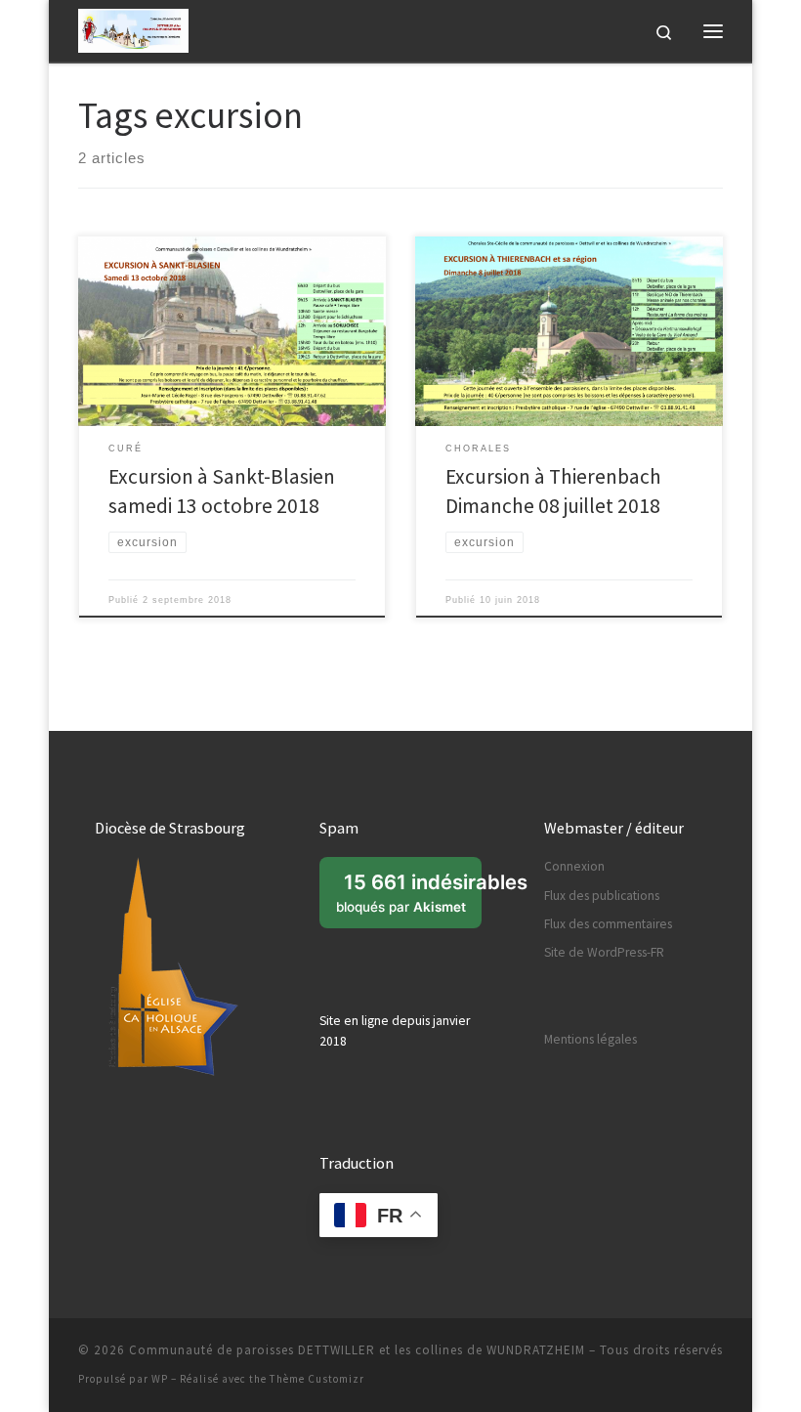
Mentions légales (590, 1039)
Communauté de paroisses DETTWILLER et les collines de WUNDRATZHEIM (357, 1350)
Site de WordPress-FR (604, 952)
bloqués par (409, 899)
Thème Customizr (317, 1379)
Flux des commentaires (608, 924)
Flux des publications (601, 895)
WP (159, 1379)
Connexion (574, 866)
